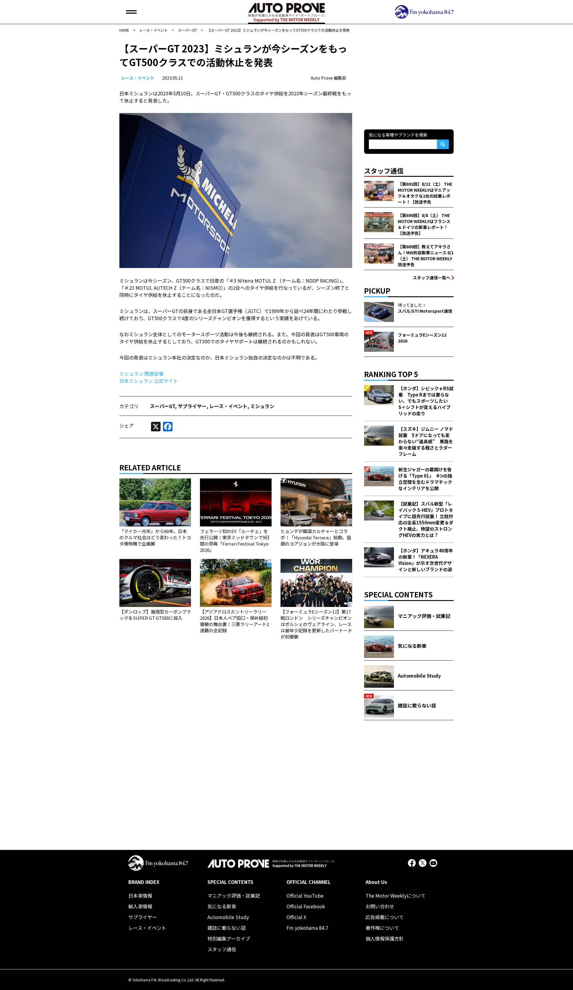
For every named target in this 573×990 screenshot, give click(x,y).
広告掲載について (385, 917)
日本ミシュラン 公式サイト (148, 380)
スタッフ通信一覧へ (431, 278)
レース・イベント (137, 78)
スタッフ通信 (221, 949)
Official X (296, 917)
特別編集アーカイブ (228, 938)
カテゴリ (128, 406)
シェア (126, 425)
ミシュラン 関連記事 (141, 373)
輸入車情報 (140, 906)
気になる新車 (221, 906)
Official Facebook (305, 906)
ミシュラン (262, 406)
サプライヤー (192, 406)
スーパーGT (162, 406)
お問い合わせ (380, 906)
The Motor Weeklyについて (396, 895)
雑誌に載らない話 (226, 927)
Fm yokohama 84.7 (307, 927)
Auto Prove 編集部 (328, 78)
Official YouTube (305, 895)
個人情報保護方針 (385, 938)
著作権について (382, 927)
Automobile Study (228, 917)
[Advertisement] (409, 78)
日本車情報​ (140, 895)
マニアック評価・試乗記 (233, 895)
